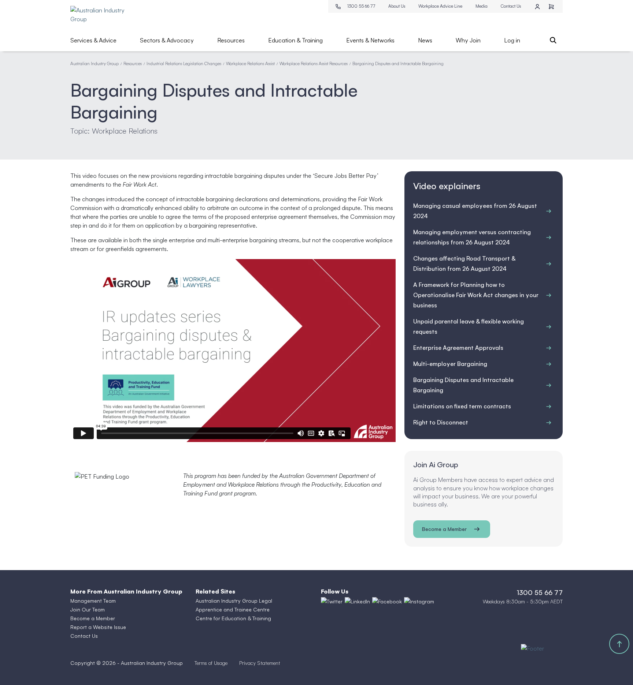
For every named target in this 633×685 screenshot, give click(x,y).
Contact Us (511, 6)
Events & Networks (370, 40)
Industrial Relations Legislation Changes (184, 63)
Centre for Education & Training (233, 618)
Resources (231, 40)
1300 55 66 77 (361, 6)
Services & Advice (93, 40)
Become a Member (444, 529)
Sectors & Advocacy (167, 40)
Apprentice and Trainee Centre (233, 609)
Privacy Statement (259, 663)
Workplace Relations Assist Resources (314, 63)
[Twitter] (332, 601)
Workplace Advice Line (440, 6)
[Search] (553, 40)
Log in (512, 40)
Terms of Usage (211, 663)
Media (481, 6)
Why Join (468, 40)
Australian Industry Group (94, 63)
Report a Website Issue (98, 627)
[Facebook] (387, 601)
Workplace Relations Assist (250, 63)
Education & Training (295, 40)
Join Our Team (87, 609)
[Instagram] (419, 601)
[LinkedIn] (357, 601)
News (425, 40)
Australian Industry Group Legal (234, 601)
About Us (396, 6)
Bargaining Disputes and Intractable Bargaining (398, 63)
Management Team (93, 601)
